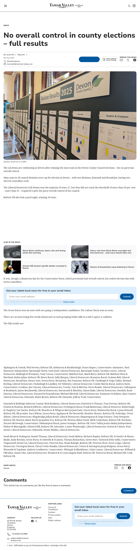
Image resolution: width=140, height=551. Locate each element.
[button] (5, 6)
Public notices (54, 520)
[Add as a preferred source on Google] (109, 59)
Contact (51, 512)
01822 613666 (21, 534)
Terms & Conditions (53, 508)
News (6, 25)
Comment (129, 490)
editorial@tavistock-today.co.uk (20, 539)
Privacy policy (54, 515)
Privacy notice (69, 302)
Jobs (50, 517)
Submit (127, 296)
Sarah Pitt (10, 55)
